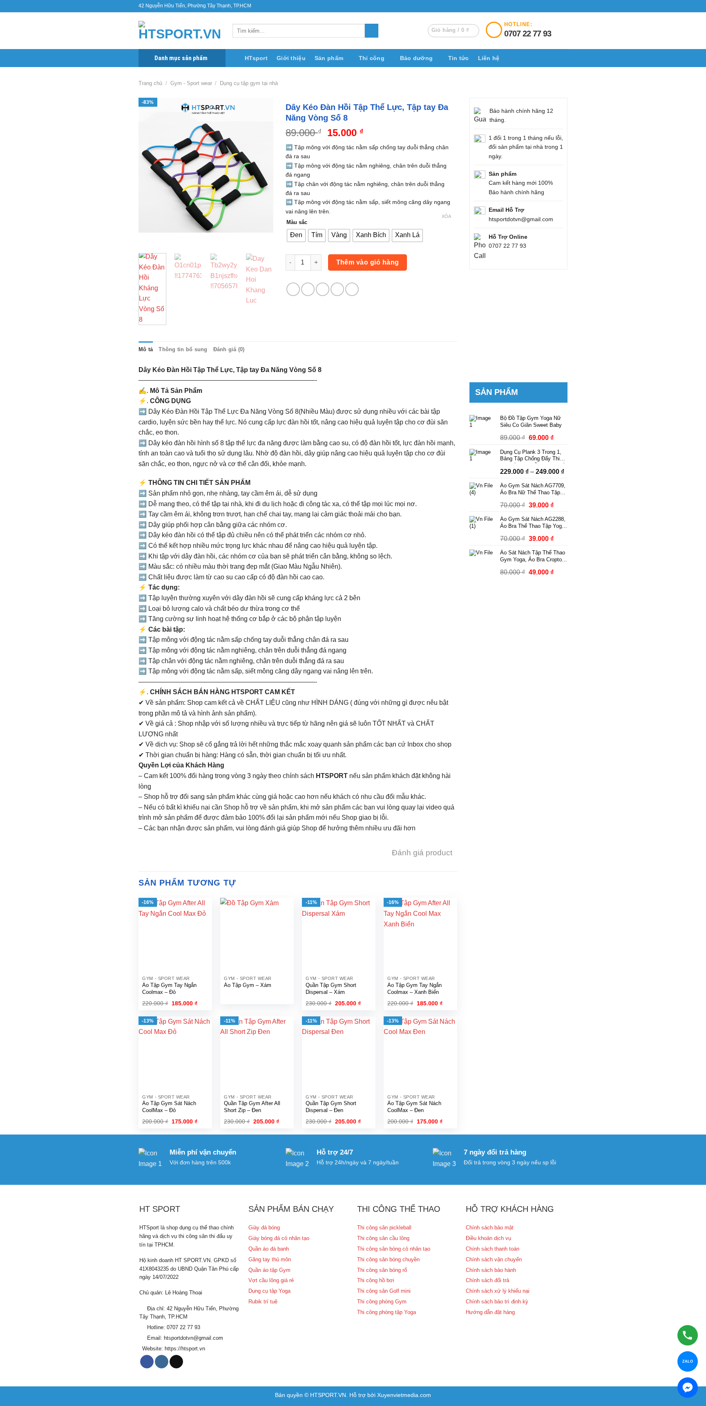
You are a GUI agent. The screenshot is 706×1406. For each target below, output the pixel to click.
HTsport (256, 58)
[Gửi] (371, 31)
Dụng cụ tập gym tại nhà (249, 83)
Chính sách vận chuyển (494, 1259)
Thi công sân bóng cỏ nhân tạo (393, 1249)
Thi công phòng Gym (382, 1301)
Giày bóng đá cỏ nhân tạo (278, 1238)
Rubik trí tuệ (262, 1301)
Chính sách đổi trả (487, 1280)
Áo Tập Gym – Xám (247, 985)
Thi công (371, 58)
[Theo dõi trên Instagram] (161, 1362)
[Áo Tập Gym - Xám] (257, 934)
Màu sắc (296, 222)
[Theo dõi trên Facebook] (147, 1362)
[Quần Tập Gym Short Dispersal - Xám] (338, 934)
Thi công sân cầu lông (383, 1238)
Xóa (446, 216)
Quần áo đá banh (268, 1249)
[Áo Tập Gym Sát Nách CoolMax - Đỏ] (175, 1053)
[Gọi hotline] (687, 1335)
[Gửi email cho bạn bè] (322, 289)
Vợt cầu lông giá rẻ (271, 1280)
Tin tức (458, 58)
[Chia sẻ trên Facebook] (293, 289)
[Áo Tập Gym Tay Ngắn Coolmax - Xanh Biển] (420, 934)
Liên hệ (489, 58)
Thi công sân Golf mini (384, 1291)
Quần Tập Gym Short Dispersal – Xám (331, 988)
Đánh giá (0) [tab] (229, 349)
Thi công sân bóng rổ (382, 1270)
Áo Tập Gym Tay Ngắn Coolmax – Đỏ (169, 988)
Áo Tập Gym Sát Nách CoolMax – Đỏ (169, 1106)
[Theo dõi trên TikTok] (176, 1362)
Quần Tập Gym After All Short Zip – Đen (252, 1106)
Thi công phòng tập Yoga (386, 1312)
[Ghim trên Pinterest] (337, 289)
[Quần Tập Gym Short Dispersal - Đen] (338, 1053)
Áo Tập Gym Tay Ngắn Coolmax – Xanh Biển (414, 988)
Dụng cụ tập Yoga (269, 1291)
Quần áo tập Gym (269, 1270)
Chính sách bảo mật (490, 1227)
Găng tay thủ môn (269, 1259)
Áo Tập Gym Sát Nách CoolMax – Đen (414, 1106)
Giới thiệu (291, 58)
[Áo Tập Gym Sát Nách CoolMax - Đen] (420, 1053)
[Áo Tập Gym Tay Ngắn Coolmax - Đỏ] (175, 934)
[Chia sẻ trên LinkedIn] (352, 289)
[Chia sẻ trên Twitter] (308, 289)
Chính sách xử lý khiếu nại (498, 1291)
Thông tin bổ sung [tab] (183, 349)
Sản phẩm (329, 58)
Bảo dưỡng (416, 58)
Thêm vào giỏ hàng (367, 262)
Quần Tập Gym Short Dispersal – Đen (331, 1106)
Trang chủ (150, 83)
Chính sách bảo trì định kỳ (497, 1301)
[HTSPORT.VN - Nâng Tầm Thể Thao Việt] (179, 30)
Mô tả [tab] (146, 349)
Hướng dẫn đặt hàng (490, 1312)
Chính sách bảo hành (491, 1270)
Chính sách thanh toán (492, 1249)
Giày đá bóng (264, 1227)
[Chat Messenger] (687, 1387)
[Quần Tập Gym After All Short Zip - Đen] (257, 1053)
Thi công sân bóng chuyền (388, 1259)
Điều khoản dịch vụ (488, 1238)
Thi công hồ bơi (375, 1280)
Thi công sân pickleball (384, 1227)
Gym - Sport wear (191, 83)
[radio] (296, 235)
